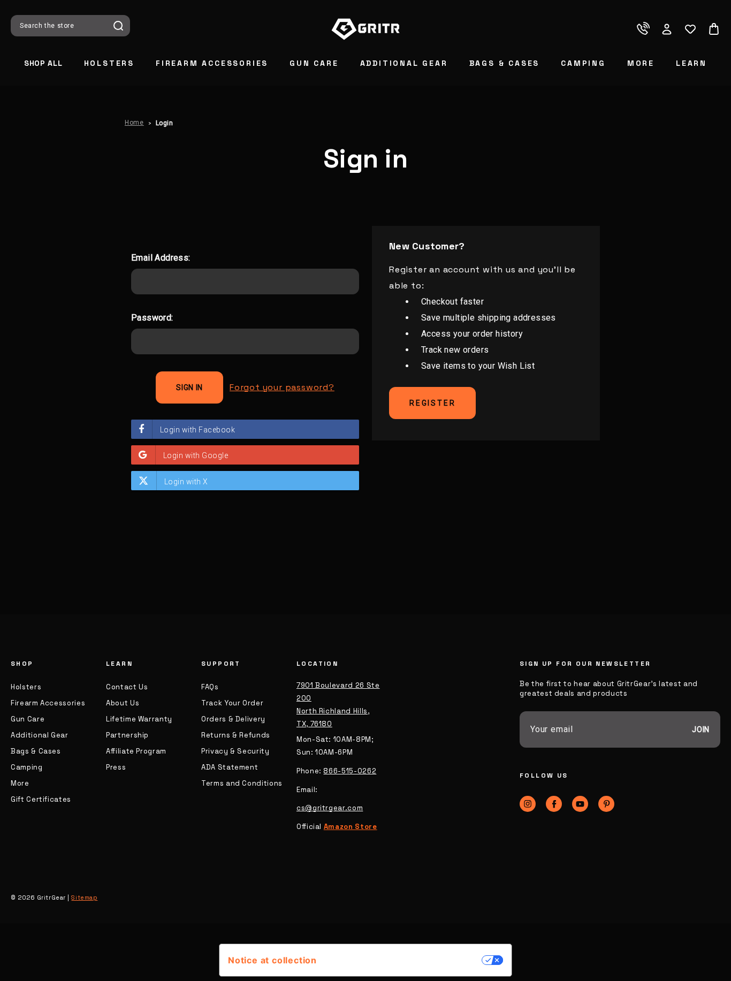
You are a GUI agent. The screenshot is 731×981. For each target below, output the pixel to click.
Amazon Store (350, 826)
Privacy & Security (235, 751)
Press (116, 767)
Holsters (109, 63)
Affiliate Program (136, 751)
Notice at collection (272, 960)
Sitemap (84, 897)
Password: (152, 318)
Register (432, 403)
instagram (528, 804)
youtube (580, 804)
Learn (691, 63)
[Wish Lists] (690, 29)
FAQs (210, 686)
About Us (122, 703)
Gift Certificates (41, 799)
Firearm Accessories (212, 63)
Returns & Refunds (235, 735)
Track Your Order (232, 703)
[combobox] (62, 26)
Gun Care (314, 63)
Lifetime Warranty (139, 719)
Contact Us (127, 686)
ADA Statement (229, 767)
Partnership (127, 735)
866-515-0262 (349, 770)
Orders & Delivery (233, 719)
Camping (583, 63)
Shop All (43, 63)
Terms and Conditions (242, 783)
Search (118, 25)
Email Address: (161, 258)
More (640, 63)
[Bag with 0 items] (714, 29)
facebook (554, 804)
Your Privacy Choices (404, 960)
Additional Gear (404, 63)
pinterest (606, 804)
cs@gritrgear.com (329, 807)
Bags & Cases (504, 63)
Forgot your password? (282, 387)
